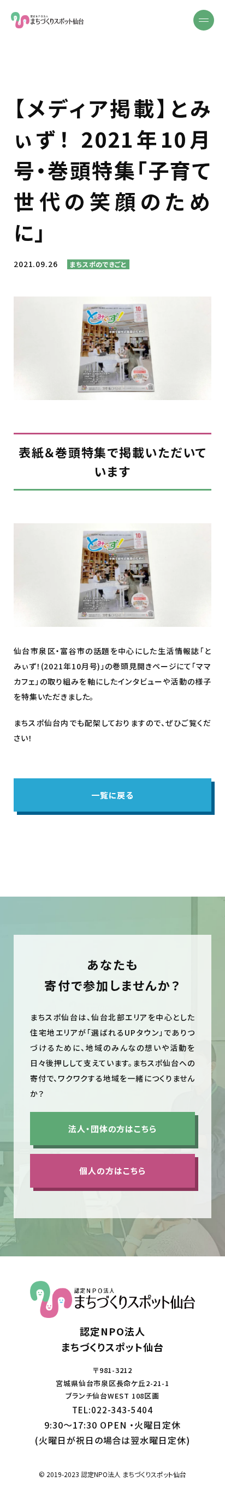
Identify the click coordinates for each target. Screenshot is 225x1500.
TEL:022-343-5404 (112, 1410)
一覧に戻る (112, 795)
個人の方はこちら (112, 1170)
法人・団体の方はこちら (112, 1128)
